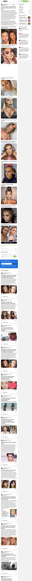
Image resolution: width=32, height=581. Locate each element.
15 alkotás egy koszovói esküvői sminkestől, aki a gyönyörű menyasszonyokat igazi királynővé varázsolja (8, 421)
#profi (14, 245)
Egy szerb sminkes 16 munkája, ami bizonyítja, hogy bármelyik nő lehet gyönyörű (8, 527)
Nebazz (4, 326)
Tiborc (4, 300)
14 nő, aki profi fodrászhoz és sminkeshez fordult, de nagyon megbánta (7, 329)
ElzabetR (4, 468)
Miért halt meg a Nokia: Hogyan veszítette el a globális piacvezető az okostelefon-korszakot (25, 29)
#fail (1, 245)
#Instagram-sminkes (6, 245)
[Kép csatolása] (2, 256)
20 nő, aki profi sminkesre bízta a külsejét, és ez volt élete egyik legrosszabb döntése (7, 377)
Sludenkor (4, 273)
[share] (7, 248)
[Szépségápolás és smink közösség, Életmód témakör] (2, 5)
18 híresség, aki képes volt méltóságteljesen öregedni (6, 579)
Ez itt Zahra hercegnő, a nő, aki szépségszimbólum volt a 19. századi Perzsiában (8, 555)
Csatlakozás (13, 4)
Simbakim (4, 5)
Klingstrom (4, 552)
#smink (2, 246)
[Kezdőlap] (5, 1)
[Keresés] (19, 1)
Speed (21, 33)
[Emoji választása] (4, 256)
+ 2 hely (10, 4)
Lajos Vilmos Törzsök (23, 28)
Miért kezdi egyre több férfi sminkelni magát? (8, 443)
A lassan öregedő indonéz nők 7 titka (8, 470)
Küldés (15, 256)
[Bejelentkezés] (29, 1)
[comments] (3, 248)
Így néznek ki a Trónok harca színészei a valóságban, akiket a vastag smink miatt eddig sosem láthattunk (8, 276)
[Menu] (16, 4)
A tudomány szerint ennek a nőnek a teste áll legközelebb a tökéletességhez (8, 399)
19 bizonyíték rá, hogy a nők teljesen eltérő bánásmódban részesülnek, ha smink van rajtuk (8, 498)
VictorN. (4, 396)
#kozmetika (11, 245)
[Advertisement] (9, 71)
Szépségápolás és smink (6, 4)
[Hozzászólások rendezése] (16, 252)
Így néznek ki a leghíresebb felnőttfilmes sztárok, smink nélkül (8, 303)
